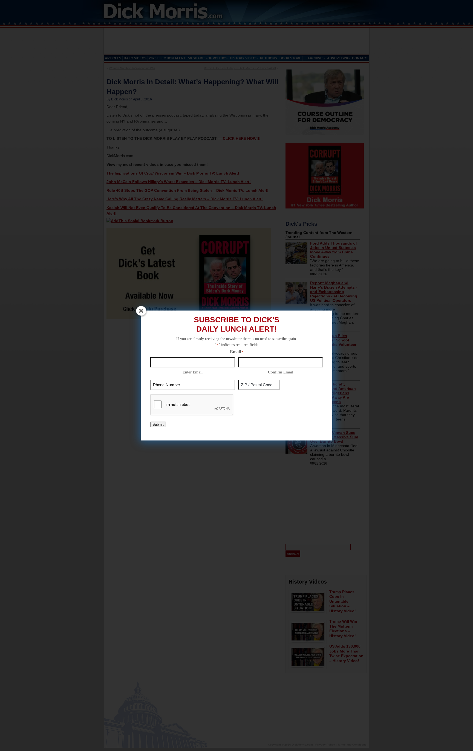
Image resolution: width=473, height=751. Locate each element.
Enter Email (193, 372)
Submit (158, 424)
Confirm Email (280, 372)
